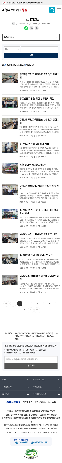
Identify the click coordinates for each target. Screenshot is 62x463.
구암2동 (34, 24)
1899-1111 (24, 443)
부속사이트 (37, 387)
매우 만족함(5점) (14, 350)
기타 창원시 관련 (39, 394)
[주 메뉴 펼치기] (59, 10)
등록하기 (31, 365)
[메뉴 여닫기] (31, 37)
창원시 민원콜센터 (21, 440)
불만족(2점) (12, 352)
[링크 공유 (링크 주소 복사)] (31, 28)
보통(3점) (42, 350)
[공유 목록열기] (26, 28)
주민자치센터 (45, 24)
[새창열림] (31, 453)
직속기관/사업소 (39, 380)
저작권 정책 (27, 402)
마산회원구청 (23, 24)
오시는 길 (52, 402)
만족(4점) (30, 350)
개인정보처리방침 (13, 402)
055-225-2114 (41, 443)
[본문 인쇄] (37, 28)
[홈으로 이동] (15, 10)
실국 (3, 380)
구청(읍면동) (7, 387)
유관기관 (5, 394)
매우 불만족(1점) (28, 352)
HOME (13, 23)
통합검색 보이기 (52, 10)
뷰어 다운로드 (40, 402)
